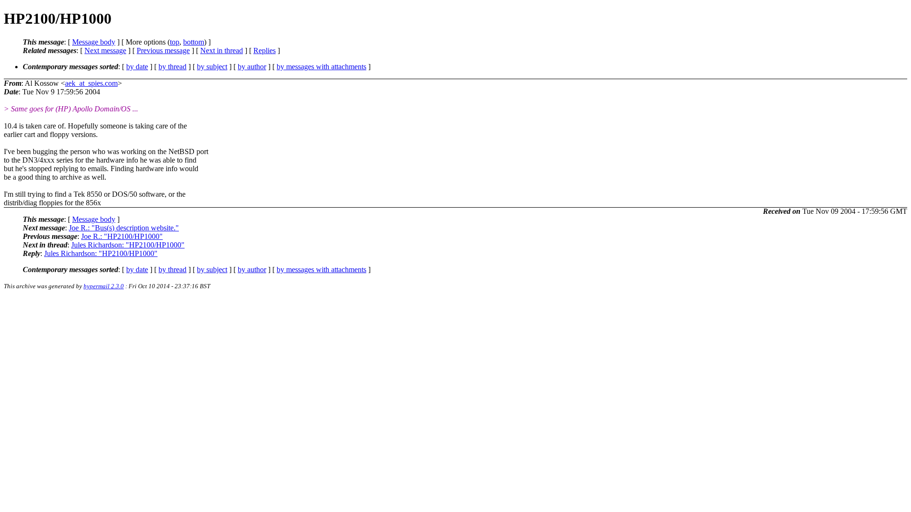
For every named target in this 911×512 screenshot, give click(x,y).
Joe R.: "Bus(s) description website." (124, 228)
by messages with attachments (321, 67)
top (174, 42)
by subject (212, 67)
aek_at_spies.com (91, 83)
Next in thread (221, 50)
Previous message (163, 50)
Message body (93, 42)
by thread (172, 67)
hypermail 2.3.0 (104, 286)
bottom (193, 42)
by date (137, 67)
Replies (264, 50)
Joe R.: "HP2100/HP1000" (122, 236)
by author (252, 67)
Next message (105, 50)
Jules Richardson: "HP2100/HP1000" (128, 245)
